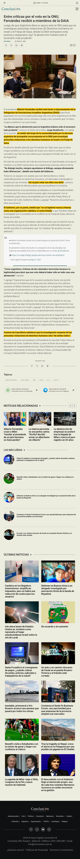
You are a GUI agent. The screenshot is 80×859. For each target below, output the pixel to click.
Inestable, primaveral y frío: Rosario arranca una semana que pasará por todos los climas (22, 708)
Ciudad (68, 816)
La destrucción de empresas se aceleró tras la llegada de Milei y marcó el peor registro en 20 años (64, 434)
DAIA (34, 380)
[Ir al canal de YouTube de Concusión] (43, 829)
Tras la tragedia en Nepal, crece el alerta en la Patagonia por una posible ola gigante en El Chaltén (57, 747)
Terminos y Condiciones (61, 850)
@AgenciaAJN (37, 255)
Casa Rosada (25, 380)
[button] (70, 406)
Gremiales (59, 816)
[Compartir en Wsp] (16, 45)
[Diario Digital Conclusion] (11, 9)
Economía (39, 816)
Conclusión (49, 838)
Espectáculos (35, 821)
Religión (65, 821)
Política (30, 816)
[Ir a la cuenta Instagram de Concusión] (49, 829)
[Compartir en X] (11, 45)
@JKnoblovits (63, 251)
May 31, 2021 (36, 260)
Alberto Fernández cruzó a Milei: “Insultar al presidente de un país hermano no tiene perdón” (15, 434)
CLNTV (45, 821)
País (23, 816)
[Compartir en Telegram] (21, 45)
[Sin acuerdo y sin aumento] (58, 612)
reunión (55, 380)
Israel (41, 380)
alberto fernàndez (11, 380)
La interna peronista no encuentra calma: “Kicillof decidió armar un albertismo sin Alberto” (39, 434)
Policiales (15, 821)
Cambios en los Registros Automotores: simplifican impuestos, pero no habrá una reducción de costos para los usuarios (20, 591)
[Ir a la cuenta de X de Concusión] (37, 829)
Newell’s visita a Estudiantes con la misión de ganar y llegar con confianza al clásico (21, 747)
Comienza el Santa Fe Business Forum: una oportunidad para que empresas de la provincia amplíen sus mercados (46, 515)
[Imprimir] (74, 45)
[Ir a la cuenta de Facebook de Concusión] (31, 829)
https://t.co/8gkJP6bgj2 (21, 255)
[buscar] (77, 2)
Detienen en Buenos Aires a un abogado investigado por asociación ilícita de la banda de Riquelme (57, 589)
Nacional (7, 41)
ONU (48, 380)
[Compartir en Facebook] (6, 45)
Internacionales (13, 816)
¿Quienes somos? (15, 850)
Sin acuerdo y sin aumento (54, 626)
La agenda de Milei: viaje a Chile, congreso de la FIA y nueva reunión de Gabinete (21, 782)
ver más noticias (40, 796)
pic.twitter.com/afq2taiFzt (54, 255)
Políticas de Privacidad (37, 850)
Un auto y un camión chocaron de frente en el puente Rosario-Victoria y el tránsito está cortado (44, 534)
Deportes (25, 821)
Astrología (55, 821)
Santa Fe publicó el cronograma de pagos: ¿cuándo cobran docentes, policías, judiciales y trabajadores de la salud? (21, 671)
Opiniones (49, 816)
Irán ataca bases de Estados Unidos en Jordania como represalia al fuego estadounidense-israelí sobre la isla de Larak (21, 632)
